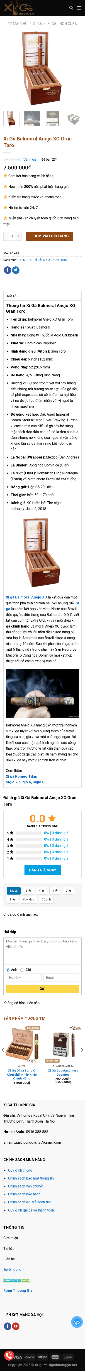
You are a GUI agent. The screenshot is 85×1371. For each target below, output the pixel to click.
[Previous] (11, 68)
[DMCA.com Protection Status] (17, 1280)
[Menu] (79, 7)
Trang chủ (17, 24)
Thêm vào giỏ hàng (50, 236)
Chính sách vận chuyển (26, 1186)
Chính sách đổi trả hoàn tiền (29, 1202)
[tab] (42, 295)
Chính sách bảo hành (24, 1194)
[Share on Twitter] (15, 270)
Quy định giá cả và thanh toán (31, 1210)
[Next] (74, 68)
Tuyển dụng (12, 1269)
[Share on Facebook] (7, 270)
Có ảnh (46, 899)
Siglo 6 (38, 782)
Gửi (42, 989)
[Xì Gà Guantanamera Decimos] (63, 1044)
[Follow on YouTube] (15, 1326)
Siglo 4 (25, 782)
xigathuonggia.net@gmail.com (37, 1142)
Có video (28, 899)
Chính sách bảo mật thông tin (31, 1178)
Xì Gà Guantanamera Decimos (63, 1072)
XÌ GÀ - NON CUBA (62, 24)
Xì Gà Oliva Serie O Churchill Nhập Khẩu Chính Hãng (22, 1074)
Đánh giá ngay (42, 870)
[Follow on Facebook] (7, 1326)
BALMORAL (25, 260)
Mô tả (12, 295)
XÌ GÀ (37, 24)
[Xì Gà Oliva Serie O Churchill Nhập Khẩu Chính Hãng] (21, 1044)
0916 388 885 (37, 1132)
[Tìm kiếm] (71, 7)
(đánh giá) (31, 160)
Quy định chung (20, 1170)
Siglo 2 (11, 782)
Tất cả (14, 890)
